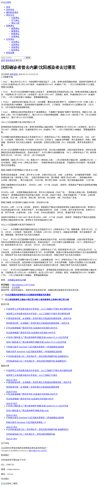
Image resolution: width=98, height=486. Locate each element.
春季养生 (15, 28)
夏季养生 (15, 31)
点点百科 (16, 287)
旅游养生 (15, 50)
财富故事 (10, 53)
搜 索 (28, 58)
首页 (8, 7)
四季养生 (10, 26)
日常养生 (10, 39)
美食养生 (15, 47)
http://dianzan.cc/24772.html (23, 285)
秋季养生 (15, 34)
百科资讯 (10, 10)
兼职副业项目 (12, 12)
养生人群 (15, 23)
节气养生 (15, 20)
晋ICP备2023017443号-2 (38, 451)
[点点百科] (6, 2)
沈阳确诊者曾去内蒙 (17, 280)
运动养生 (15, 42)
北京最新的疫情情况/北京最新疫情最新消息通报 (29, 295)
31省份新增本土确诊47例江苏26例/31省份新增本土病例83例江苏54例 (38, 299)
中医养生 (15, 18)
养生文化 (10, 15)
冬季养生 (15, 36)
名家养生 (15, 45)
